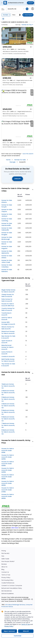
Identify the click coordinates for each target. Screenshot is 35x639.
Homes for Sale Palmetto (6, 270)
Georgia (12, 162)
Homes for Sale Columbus (6, 266)
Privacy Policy (5, 577)
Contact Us (5, 572)
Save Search (29, 15)
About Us (4, 567)
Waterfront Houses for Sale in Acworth (8, 332)
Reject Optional (9, 631)
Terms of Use (5, 575)
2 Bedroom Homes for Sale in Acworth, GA (8, 392)
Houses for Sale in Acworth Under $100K (7, 450)
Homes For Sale (20, 160)
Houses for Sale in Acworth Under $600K (7, 483)
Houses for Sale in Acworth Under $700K (7, 490)
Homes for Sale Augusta (6, 247)
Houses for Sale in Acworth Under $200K (7, 457)
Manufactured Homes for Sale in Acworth (7, 347)
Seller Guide (5, 559)
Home (8, 160)
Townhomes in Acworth (6, 314)
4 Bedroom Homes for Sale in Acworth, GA (8, 406)
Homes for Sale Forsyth (6, 206)
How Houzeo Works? (7, 561)
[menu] (2, 9)
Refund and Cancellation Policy (11, 588)
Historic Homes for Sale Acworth (7, 328)
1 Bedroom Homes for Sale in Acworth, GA (8, 386)
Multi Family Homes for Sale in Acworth (7, 360)
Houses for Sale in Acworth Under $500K (7, 477)
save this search (28, 154)
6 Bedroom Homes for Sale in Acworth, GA (8, 419)
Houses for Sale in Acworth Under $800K (7, 496)
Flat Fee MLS (5, 553)
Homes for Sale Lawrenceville (6, 224)
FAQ (2, 556)
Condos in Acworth (8, 356)
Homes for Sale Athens (6, 257)
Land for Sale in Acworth (6, 318)
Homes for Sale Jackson (6, 215)
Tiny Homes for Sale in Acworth (8, 365)
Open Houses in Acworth (6, 342)
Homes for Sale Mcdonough (6, 238)
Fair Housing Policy (7, 580)
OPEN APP (17, 179)
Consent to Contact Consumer (11, 585)
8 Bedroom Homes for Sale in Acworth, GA (8, 432)
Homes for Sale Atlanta (6, 201)
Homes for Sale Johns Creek (6, 261)
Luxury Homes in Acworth (6, 353)
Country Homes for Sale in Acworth (8, 309)
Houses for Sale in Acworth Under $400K (7, 470)
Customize (17, 636)
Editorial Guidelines (7, 593)
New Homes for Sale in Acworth (8, 337)
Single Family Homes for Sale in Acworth (8, 291)
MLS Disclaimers (6, 591)
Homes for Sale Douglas (6, 234)
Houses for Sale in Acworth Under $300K (7, 463)
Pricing (3, 551)
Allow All (26, 631)
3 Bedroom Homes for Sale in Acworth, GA (8, 399)
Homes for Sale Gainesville (6, 229)
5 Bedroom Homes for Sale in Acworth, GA (8, 412)
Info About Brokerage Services (15, 605)
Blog (2, 569)
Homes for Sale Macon (6, 243)
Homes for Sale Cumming (6, 220)
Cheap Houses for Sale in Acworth (7, 295)
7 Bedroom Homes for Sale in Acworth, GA (8, 425)
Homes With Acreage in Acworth (8, 323)
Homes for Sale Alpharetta (6, 252)
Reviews (4, 564)
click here (14, 528)
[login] (32, 8)
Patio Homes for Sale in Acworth (7, 300)
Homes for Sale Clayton (6, 210)
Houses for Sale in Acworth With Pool (7, 305)
